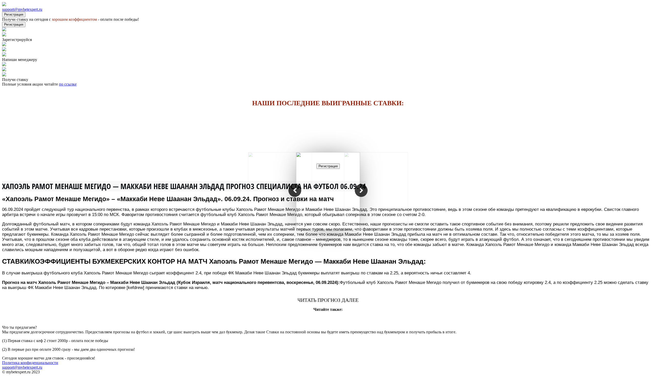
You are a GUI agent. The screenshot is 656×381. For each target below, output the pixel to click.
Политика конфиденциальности (30, 363)
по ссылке (68, 84)
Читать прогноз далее (328, 300)
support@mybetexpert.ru (22, 9)
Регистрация (13, 14)
